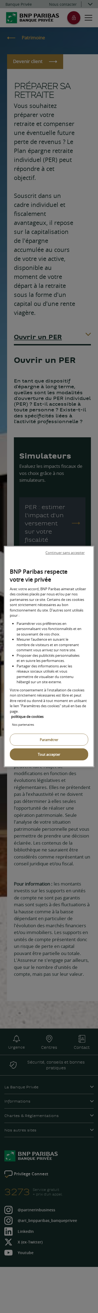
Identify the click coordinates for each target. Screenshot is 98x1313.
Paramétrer (49, 739)
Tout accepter (49, 754)
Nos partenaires (23, 724)
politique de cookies (27, 716)
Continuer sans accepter (65, 552)
